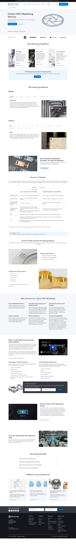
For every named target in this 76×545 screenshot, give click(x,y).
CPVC (19, 125)
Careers (39, 518)
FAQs (49, 524)
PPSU (18, 128)
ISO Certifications (60, 521)
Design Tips (50, 518)
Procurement (40, 519)
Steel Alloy (35, 96)
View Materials (21, 24)
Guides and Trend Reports (52, 521)
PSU (22, 128)
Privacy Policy (60, 527)
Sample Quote (60, 518)
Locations (39, 521)
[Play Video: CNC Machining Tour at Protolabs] (53, 439)
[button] (53, 347)
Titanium (52, 96)
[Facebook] (18, 510)
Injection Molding (31, 518)
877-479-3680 (11, 527)
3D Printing (30, 521)
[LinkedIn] (9, 510)
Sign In (57, 4)
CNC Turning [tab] (41, 187)
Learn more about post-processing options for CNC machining (19, 285)
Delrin (24, 125)
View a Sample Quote (44, 419)
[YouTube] (14, 510)
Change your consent (21, 536)
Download (60, 389)
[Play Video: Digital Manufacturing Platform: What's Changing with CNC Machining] (23, 412)
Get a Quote (37, 76)
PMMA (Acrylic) (51, 125)
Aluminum (11, 96)
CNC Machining (31, 519)
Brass (17, 96)
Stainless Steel (28, 96)
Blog (48, 519)
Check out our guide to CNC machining (16, 358)
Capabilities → (18, 63)
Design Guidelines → (20, 65)
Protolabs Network (35, 234)
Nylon (33, 125)
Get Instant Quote (63, 4)
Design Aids (50, 527)
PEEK (37, 125)
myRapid (59, 524)
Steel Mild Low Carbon (43, 96)
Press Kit (59, 519)
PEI (41, 125)
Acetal (14, 125)
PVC (30, 128)
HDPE (28, 125)
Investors (39, 524)
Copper (21, 96)
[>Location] (49, 4)
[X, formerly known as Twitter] (12, 510)
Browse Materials (44, 168)
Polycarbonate (59, 125)
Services (10, 7)
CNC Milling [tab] (34, 187)
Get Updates (61, 509)
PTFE (26, 128)
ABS (10, 125)
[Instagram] (16, 510)
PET (45, 125)
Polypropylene (12, 128)
